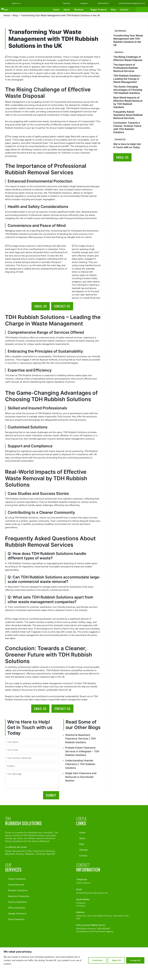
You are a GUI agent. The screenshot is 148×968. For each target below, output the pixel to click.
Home (56, 9)
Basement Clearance (18, 896)
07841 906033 (103, 3)
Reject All (116, 960)
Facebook (66, 3)
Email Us (40, 306)
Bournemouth (18, 851)
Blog (113, 9)
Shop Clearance (16, 919)
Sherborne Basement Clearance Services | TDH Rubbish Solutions (80, 739)
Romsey (20, 854)
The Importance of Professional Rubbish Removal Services (125, 67)
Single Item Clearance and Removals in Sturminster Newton (80, 777)
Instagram (84, 3)
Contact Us (62, 306)
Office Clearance (16, 907)
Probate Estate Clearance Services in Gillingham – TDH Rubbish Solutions (82, 751)
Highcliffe (50, 854)
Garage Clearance (17, 913)
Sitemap (83, 849)
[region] (74, 957)
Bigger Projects (98, 9)
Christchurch (39, 851)
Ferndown (50, 851)
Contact (124, 9)
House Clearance (17, 878)
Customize (97, 960)
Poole (28, 851)
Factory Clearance (17, 902)
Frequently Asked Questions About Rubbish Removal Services (128, 115)
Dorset (8, 841)
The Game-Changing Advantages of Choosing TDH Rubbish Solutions (127, 89)
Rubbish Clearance (17, 890)
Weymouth (10, 854)
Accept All (135, 960)
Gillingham (30, 854)
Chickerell (40, 854)
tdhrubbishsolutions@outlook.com (131, 3)
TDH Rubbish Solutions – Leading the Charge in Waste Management (127, 78)
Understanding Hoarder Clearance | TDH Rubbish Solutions (80, 764)
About (66, 9)
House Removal (16, 884)
